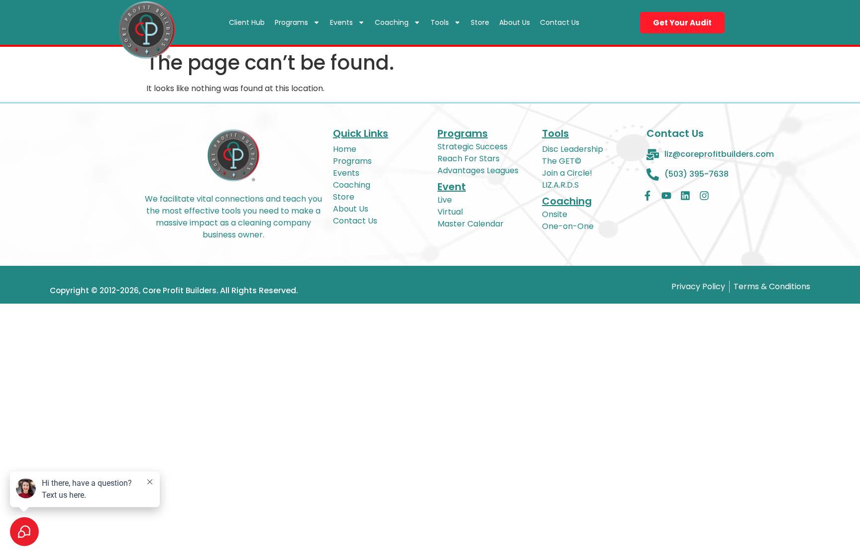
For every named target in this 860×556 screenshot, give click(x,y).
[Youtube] (666, 196)
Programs (291, 22)
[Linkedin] (685, 196)
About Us (514, 22)
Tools (439, 22)
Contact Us (559, 22)
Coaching (392, 22)
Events (341, 22)
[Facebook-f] (647, 196)
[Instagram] (704, 196)
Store (480, 22)
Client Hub (247, 22)
